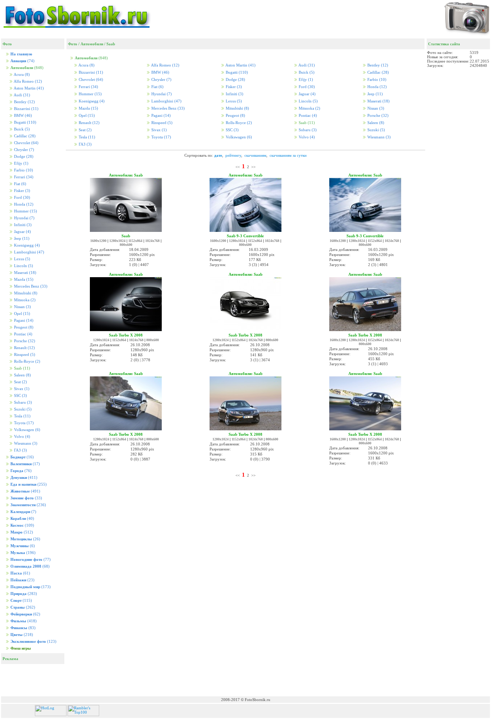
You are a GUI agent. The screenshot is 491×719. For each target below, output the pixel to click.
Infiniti (22, 225)
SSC (20, 396)
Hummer (25, 211)
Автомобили (92, 44)
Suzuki (22, 409)
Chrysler (23, 150)
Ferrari (23, 177)
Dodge (23, 157)
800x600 (126, 245)
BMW (22, 116)
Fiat (19, 184)
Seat (20, 382)
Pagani (23, 320)
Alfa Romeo (27, 81)
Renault (24, 348)
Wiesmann (25, 443)
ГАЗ (20, 450)
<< (237, 167)
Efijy (20, 163)
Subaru (22, 402)
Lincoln (23, 266)
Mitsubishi (25, 293)
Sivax (21, 389)
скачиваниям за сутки (288, 155)
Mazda (23, 279)
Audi (21, 95)
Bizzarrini (25, 109)
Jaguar (22, 232)
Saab (110, 44)
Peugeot (23, 327)
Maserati (24, 273)
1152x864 (135, 241)
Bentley (24, 102)
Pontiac (22, 334)
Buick (21, 129)
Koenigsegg (26, 245)
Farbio (23, 170)
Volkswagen (26, 430)
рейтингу (233, 155)
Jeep (21, 239)
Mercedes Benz (30, 286)
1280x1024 (117, 241)
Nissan (22, 307)
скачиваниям (255, 155)
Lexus (21, 259)
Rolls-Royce (26, 361)
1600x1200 (98, 241)
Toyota (23, 423)
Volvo (21, 437)
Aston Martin (28, 88)
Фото (72, 44)
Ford (21, 198)
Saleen (22, 375)
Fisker (21, 191)
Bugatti (24, 122)
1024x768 (152, 241)
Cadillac (24, 136)
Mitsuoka (24, 300)
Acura (21, 75)
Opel (21, 314)
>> (253, 167)
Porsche (24, 341)
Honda (23, 204)
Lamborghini (28, 252)
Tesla (22, 416)
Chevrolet (25, 143)
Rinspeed (24, 355)
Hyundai (24, 218)
